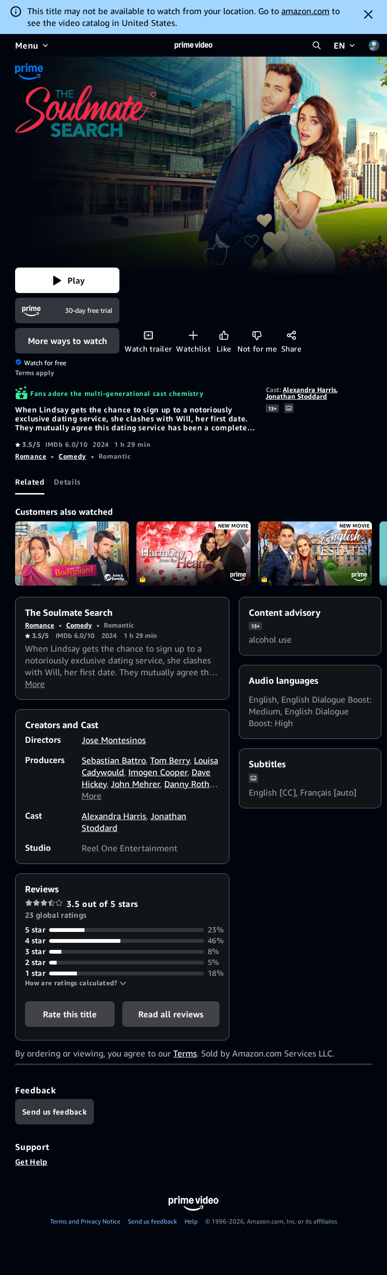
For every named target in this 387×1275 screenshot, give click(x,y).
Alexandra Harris (309, 390)
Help (191, 1221)
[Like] (224, 335)
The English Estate (315, 553)
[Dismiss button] (368, 14)
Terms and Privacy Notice (85, 1221)
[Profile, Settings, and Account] (373, 45)
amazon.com (305, 11)
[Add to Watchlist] (193, 335)
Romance (30, 456)
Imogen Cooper (157, 772)
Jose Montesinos (114, 740)
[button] (67, 280)
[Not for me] (257, 335)
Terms (185, 1053)
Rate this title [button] (70, 1014)
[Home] (193, 45)
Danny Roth (187, 784)
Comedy (72, 456)
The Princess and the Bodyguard (72, 553)
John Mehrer (135, 784)
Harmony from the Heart (193, 553)
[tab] (29, 482)
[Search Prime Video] (316, 45)
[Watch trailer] (148, 335)
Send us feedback (152, 1221)
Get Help (31, 1161)
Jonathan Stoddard (296, 396)
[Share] (291, 335)
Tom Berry (170, 760)
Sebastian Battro (114, 760)
